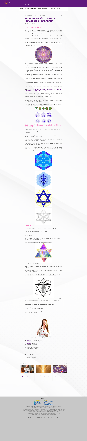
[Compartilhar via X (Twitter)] (27, 354)
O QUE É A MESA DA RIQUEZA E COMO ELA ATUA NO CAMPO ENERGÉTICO (26, 375)
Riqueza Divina (52, 8)
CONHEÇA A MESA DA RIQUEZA (59, 375)
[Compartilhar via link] (32, 354)
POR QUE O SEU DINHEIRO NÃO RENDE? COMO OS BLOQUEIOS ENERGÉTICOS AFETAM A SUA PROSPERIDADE (43, 375)
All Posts (21, 8)
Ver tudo (65, 363)
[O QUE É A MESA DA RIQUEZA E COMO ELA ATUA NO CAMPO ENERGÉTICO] (27, 369)
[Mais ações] (61, 15)
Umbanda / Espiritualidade (42, 8)
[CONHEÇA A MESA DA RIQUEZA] (60, 369)
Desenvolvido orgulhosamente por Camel (52, 417)
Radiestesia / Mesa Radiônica (30, 8)
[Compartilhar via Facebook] (25, 354)
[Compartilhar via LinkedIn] (30, 354)
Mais (58, 8)
